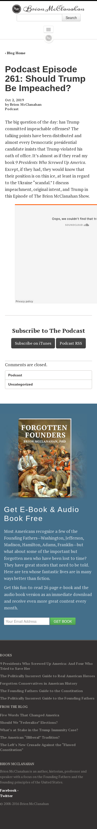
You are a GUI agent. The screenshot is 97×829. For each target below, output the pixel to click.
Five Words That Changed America (29, 715)
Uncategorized (20, 384)
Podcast (12, 108)
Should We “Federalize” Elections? (29, 722)
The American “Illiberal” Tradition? (30, 737)
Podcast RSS (71, 343)
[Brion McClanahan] (48, 8)
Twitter (6, 795)
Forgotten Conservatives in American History (38, 683)
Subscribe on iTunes (33, 343)
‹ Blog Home (15, 53)
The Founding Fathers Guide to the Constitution (41, 690)
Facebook (8, 790)
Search (71, 17)
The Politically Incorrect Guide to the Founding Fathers (47, 698)
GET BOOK (63, 621)
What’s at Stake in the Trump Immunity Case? (39, 729)
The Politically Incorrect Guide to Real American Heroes (47, 676)
